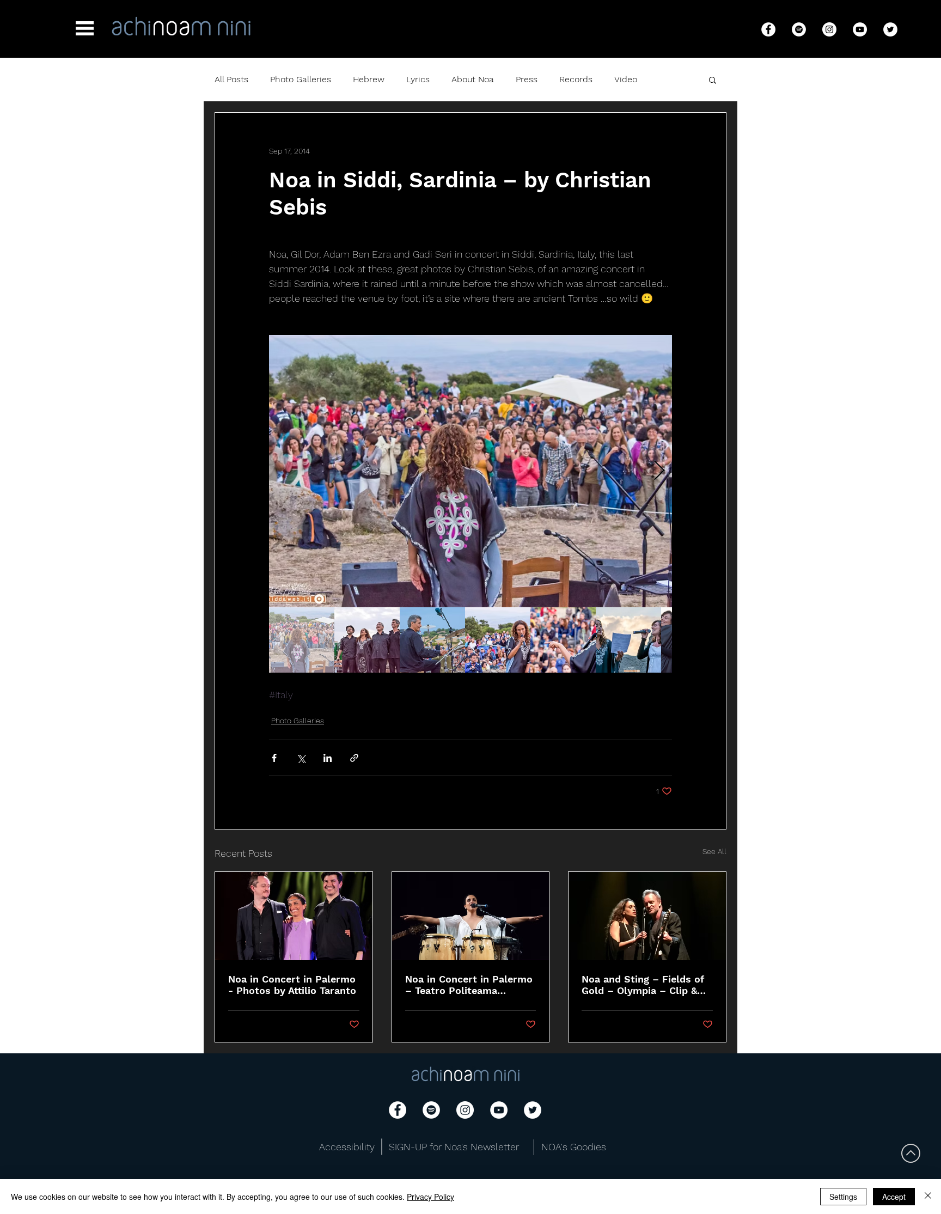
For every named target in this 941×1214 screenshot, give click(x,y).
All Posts (231, 79)
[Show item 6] (628, 640)
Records (575, 79)
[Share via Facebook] (274, 758)
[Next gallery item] (659, 471)
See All (714, 851)
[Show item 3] (432, 640)
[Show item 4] (497, 640)
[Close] (927, 1196)
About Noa (472, 79)
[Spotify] (799, 29)
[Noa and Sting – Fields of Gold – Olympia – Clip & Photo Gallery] (647, 916)
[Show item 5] (563, 640)
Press (526, 79)
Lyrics (418, 79)
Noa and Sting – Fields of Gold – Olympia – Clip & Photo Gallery (643, 984)
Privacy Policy (430, 1196)
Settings (843, 1196)
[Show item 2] (367, 640)
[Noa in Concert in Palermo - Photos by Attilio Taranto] (293, 916)
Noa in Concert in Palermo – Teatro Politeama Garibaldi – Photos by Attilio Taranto (469, 984)
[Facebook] (768, 29)
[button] (85, 28)
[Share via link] (354, 758)
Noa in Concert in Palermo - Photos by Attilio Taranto (292, 984)
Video (625, 79)
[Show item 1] (301, 640)
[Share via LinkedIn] (327, 758)
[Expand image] (470, 471)
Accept (894, 1196)
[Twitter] (890, 29)
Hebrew (368, 79)
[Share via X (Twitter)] (301, 758)
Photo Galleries (300, 79)
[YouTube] (860, 29)
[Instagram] (829, 29)
